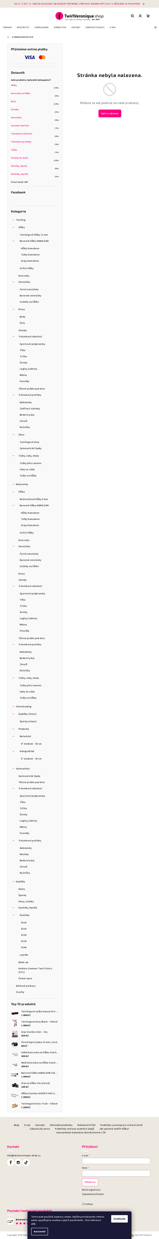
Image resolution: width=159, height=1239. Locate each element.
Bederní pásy (27, 415)
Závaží (23, 421)
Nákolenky (26, 402)
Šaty (22, 323)
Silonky (15, 109)
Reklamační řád (86, 1125)
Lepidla (24, 955)
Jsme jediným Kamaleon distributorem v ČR (81, 1132)
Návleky (24, 854)
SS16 (24, 922)
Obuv (21, 434)
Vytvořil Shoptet (143, 1235)
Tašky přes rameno (30, 463)
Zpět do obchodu (110, 113)
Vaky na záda (27, 469)
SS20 (24, 928)
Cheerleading (24, 706)
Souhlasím (119, 1219)
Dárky (21, 889)
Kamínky (25, 915)
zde (33, 1223)
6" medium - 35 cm (31, 744)
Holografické (27, 751)
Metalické (25, 736)
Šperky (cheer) (28, 721)
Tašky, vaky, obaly (28, 455)
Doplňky (20, 881)
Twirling (20, 220)
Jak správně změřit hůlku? (114, 1129)
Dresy (21, 309)
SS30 (24, 935)
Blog (16, 1125)
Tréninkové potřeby (21, 141)
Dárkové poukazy (26, 986)
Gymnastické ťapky (31, 448)
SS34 (24, 941)
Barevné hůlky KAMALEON (34, 241)
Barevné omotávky (30, 295)
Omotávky (16, 117)
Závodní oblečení (20, 125)
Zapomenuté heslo (93, 1194)
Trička (23, 356)
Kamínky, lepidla (19, 174)
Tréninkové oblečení (21, 133)
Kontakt (40, 1125)
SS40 (24, 947)
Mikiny (23, 375)
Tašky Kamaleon (30, 254)
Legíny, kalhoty (28, 369)
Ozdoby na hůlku (29, 302)
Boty (13, 101)
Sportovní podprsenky (32, 344)
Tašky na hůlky (28, 475)
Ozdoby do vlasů (19, 158)
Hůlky (14, 85)
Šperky (22, 895)
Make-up (23, 962)
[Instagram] (18, 1162)
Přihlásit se (90, 1182)
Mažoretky (22, 484)
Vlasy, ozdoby (26, 901)
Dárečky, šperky (19, 166)
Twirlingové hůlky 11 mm (34, 235)
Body (22, 316)
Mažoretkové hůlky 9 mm (34, 499)
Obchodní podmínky (61, 1125)
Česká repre (25, 978)
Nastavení (39, 1231)
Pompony (23, 729)
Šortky (23, 362)
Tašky (14, 149)
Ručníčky (25, 427)
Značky (20, 992)
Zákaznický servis (40, 1129)
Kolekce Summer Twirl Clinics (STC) (35, 970)
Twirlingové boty (29, 442)
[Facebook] (10, 1162)
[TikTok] (26, 1162)
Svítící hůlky (27, 268)
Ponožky (25, 381)
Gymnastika (23, 768)
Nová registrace (91, 1190)
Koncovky (24, 275)
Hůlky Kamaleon (30, 248)
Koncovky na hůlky (20, 93)
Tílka (22, 350)
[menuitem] (7, 27)
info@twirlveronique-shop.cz (24, 1155)
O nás (27, 1125)
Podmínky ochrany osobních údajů (74, 1129)
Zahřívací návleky (30, 408)
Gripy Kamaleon (30, 261)
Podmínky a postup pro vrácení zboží (121, 1125)
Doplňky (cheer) (27, 714)
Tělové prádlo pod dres (31, 388)
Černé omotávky (29, 289)
